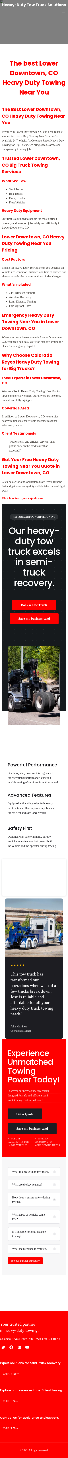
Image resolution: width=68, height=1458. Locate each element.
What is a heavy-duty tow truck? (30, 1171)
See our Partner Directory (25, 1260)
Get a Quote (24, 1114)
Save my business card (34, 618)
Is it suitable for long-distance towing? (29, 1234)
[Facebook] (11, 1347)
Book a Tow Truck (34, 605)
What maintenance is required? (29, 1248)
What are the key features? (27, 1184)
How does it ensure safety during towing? (31, 1199)
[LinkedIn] (19, 1347)
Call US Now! (11, 1373)
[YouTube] (27, 1347)
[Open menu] (64, 13)
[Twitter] (3, 1347)
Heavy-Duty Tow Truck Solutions (34, 4)
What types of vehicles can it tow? (28, 1216)
